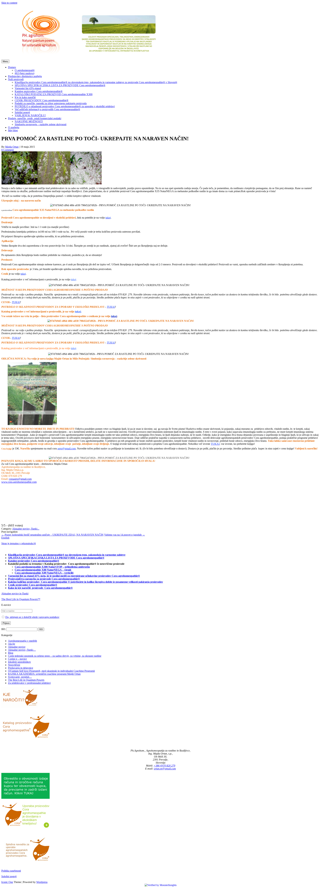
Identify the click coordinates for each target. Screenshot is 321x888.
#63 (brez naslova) (24, 73)
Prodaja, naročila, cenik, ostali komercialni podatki (34, 118)
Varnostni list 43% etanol (28, 88)
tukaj (73, 279)
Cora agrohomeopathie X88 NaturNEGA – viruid (43, 569)
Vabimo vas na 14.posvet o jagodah (124, 534)
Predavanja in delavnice (20, 667)
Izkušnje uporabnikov (19, 661)
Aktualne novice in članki (14, 593)
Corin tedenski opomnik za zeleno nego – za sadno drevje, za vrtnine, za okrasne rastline (54, 655)
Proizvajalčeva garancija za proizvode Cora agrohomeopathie (43, 578)
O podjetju (13, 127)
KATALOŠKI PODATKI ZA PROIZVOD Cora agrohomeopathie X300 (53, 94)
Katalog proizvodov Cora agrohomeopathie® (39, 91)
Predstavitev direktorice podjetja (25, 76)
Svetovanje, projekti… (20, 676)
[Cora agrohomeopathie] (87, 58)
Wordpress (41, 882)
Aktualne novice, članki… (22, 649)
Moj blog (13, 130)
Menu (5, 61)
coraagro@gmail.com (20, 478)
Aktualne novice (16, 646)
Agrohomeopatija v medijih (22, 640)
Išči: (3, 629)
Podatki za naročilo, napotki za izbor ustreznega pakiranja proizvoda (51, 103)
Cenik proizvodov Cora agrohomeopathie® (32, 584)
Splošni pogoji (22, 112)
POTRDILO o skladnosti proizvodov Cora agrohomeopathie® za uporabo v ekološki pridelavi (65, 106)
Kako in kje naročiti (19, 587)
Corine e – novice (17, 658)
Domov (12, 67)
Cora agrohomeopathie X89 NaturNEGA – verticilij (44, 572)
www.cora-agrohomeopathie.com (19, 482)
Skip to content (9, 2)
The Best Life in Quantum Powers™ (20, 599)
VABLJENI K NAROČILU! (30, 115)
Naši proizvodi (16, 79)
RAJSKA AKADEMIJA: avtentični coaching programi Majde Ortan (44, 673)
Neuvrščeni (14, 664)
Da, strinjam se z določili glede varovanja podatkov (32, 617)
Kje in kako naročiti (25, 97)
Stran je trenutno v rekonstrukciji (18, 543)
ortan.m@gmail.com (165, 768)
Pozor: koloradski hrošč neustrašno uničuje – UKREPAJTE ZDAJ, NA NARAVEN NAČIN (52, 534)
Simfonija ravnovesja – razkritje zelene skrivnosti (40, 124)
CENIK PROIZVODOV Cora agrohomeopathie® (41, 100)
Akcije (11, 643)
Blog (10, 652)
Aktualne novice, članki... (25, 528)
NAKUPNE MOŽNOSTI (29, 121)
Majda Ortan (12, 146)
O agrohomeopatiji (24, 70)
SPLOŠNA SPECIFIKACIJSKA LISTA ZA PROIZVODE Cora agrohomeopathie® (60, 85)
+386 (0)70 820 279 (164, 765)
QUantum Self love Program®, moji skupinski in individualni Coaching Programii (51, 670)
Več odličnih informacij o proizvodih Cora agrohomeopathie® (47, 109)
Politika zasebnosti (11, 870)
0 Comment (7, 149)
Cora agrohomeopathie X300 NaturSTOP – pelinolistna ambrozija (52, 566)
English (5, 537)
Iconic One (7, 882)
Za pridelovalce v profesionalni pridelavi (29, 682)
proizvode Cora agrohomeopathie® (52, 587)
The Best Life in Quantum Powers (26, 679)
